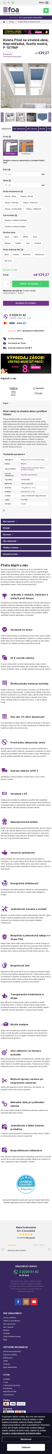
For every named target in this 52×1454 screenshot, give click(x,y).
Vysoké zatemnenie (29, 475)
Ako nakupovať (19, 129)
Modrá (23, 464)
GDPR (5, 1361)
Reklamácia (7, 1358)
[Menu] (43, 2)
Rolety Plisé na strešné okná (32, 460)
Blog (5, 1340)
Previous (2, 117)
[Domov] (4, 21)
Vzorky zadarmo (9, 1318)
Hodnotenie (26, 534)
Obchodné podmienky (12, 1351)
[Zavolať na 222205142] (12, 2)
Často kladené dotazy (12, 1336)
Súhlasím (26, 1447)
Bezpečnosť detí (10, 554)
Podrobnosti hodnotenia (12, 57)
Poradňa (6, 1333)
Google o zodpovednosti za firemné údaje (21, 1433)
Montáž (42, 129)
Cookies (6, 1364)
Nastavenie (26, 1439)
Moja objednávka (10, 1367)
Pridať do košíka (30, 284)
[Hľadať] (8, 2)
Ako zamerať (32, 129)
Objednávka (6, 129)
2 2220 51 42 (17, 315)
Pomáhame (7, 1388)
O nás (5, 1382)
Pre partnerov (8, 1395)
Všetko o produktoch (11, 1321)
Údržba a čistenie (10, 548)
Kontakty (6, 1379)
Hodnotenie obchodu (11, 1385)
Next (49, 117)
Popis (5, 403)
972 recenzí (30, 1238)
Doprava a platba (10, 1355)
